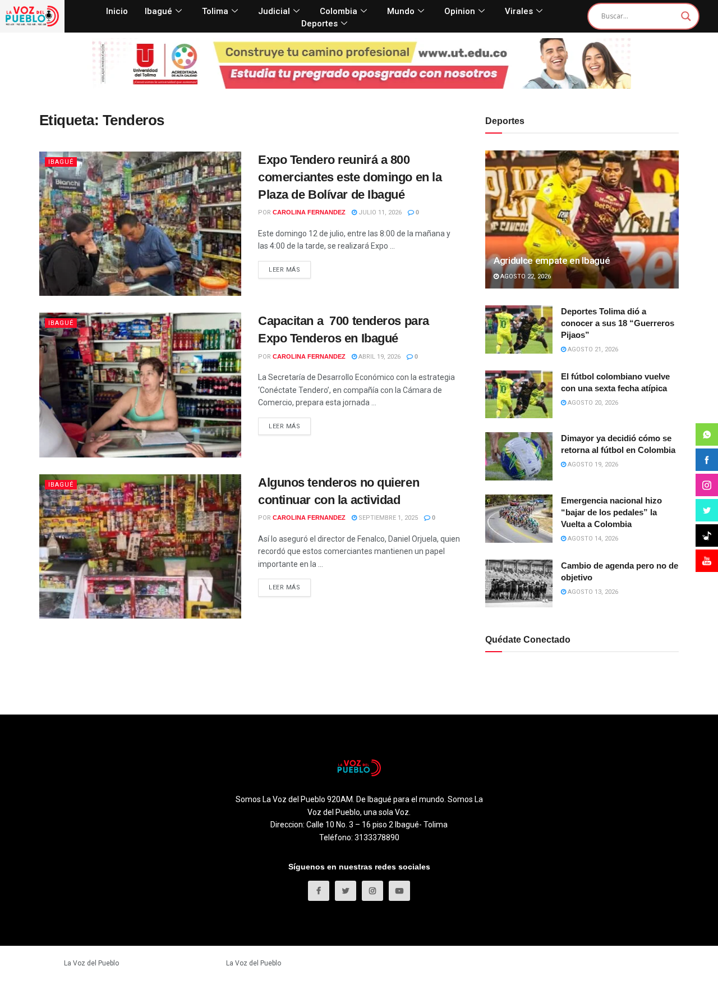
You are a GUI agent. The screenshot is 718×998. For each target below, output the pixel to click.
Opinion (459, 11)
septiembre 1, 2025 (387, 517)
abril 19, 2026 (379, 356)
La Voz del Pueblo (91, 963)
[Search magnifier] (686, 16)
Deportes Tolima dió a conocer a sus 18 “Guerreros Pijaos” (617, 323)
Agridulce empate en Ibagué (552, 260)
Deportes (319, 24)
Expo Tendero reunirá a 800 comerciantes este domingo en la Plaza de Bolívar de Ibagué (349, 177)
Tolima (215, 11)
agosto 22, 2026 (525, 276)
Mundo (401, 11)
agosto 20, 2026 (592, 402)
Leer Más (284, 269)
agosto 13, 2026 (592, 592)
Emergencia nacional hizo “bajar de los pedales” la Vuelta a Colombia (611, 512)
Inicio (117, 11)
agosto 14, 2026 (592, 538)
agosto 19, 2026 (592, 464)
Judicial (274, 11)
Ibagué (158, 11)
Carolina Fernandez (309, 212)
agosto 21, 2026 (592, 349)
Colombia (338, 11)
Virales (519, 11)
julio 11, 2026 (379, 212)
